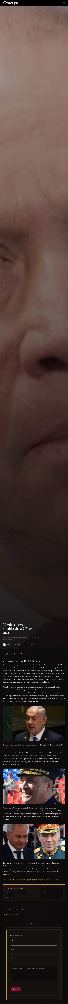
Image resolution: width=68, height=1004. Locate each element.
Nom (13, 940)
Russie (55, 879)
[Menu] (64, 3)
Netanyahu (23, 879)
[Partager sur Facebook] (13, 909)
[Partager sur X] (17, 909)
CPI (4, 879)
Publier (16, 989)
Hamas (30, 879)
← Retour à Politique (11, 914)
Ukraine (37, 879)
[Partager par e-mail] (22, 909)
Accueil (6, 620)
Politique (14, 620)
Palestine (49, 879)
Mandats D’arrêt (12, 879)
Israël (43, 879)
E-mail (13, 949)
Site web (13, 958)
